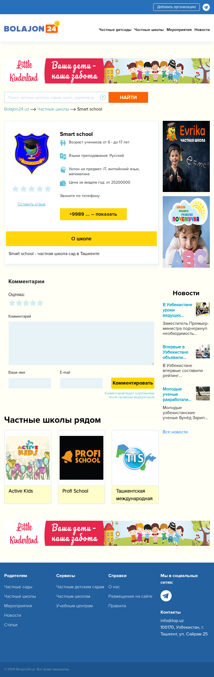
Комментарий (19, 316)
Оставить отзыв (31, 204)
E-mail (65, 372)
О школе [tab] (81, 239)
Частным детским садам (80, 587)
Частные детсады (115, 29)
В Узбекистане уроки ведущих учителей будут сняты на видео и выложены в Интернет (178, 310)
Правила (117, 606)
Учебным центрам (74, 606)
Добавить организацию (176, 7)
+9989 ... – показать (93, 214)
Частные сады (18, 587)
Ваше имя (16, 372)
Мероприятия (179, 29)
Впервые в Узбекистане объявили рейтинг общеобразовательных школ (178, 352)
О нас (114, 587)
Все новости (175, 432)
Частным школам (73, 596)
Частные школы (149, 29)
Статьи (11, 625)
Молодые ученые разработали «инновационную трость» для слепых (178, 394)
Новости (202, 29)
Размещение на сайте (130, 596)
